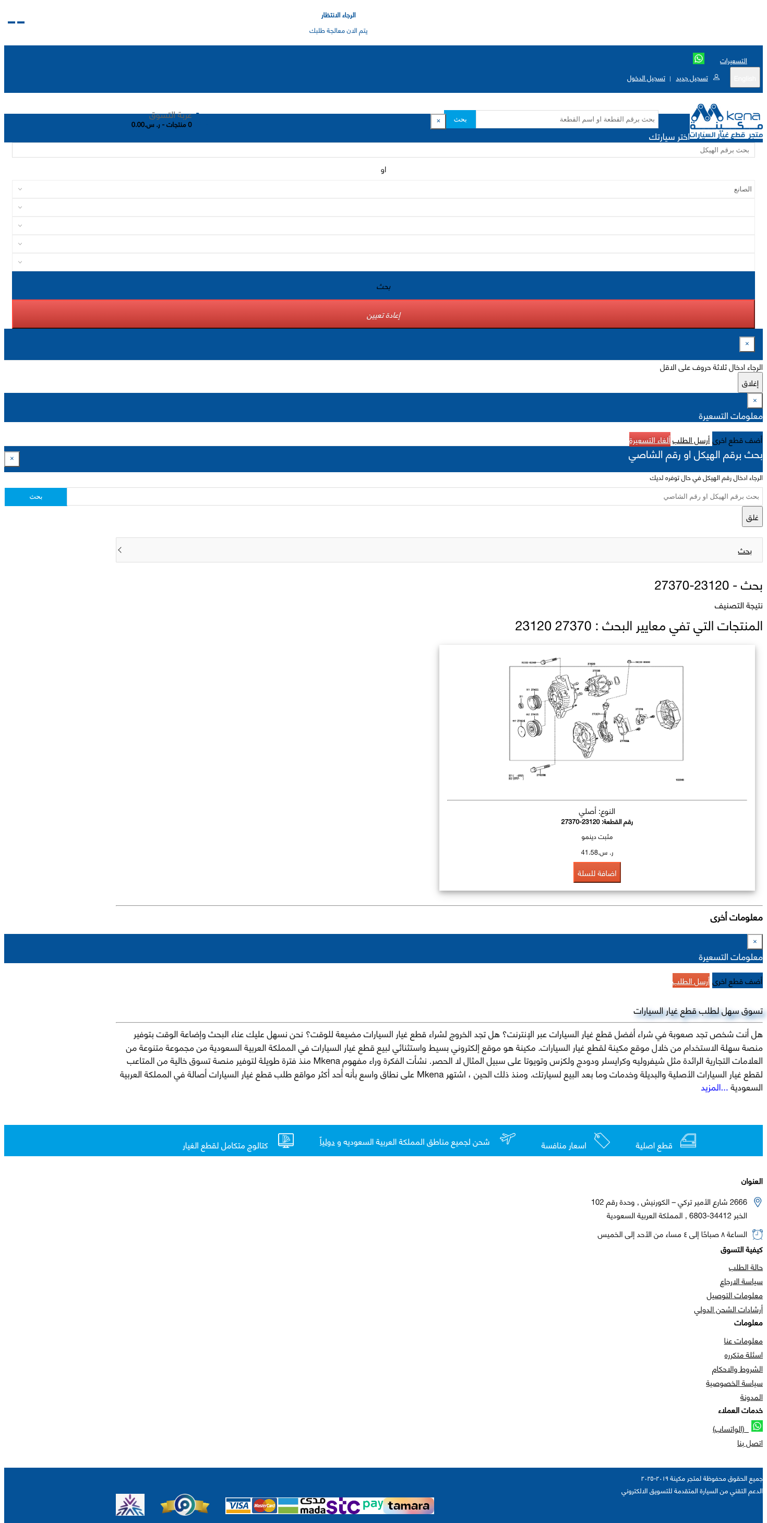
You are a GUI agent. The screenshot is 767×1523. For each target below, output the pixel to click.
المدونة (751, 1396)
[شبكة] (11, 22)
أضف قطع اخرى (738, 439)
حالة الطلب (746, 1266)
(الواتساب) (731, 1428)
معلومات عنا (743, 1340)
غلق (752, 516)
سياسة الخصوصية (734, 1382)
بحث (459, 119)
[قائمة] (21, 22)
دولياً (327, 1141)
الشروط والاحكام (737, 1368)
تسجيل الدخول (646, 77)
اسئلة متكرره (744, 1354)
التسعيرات (733, 60)
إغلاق (750, 382)
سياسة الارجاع (741, 1280)
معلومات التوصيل (735, 1294)
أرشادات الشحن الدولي (728, 1308)
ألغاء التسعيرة (649, 439)
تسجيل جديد (692, 77)
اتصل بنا (750, 1442)
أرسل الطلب (691, 439)
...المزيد (714, 1086)
